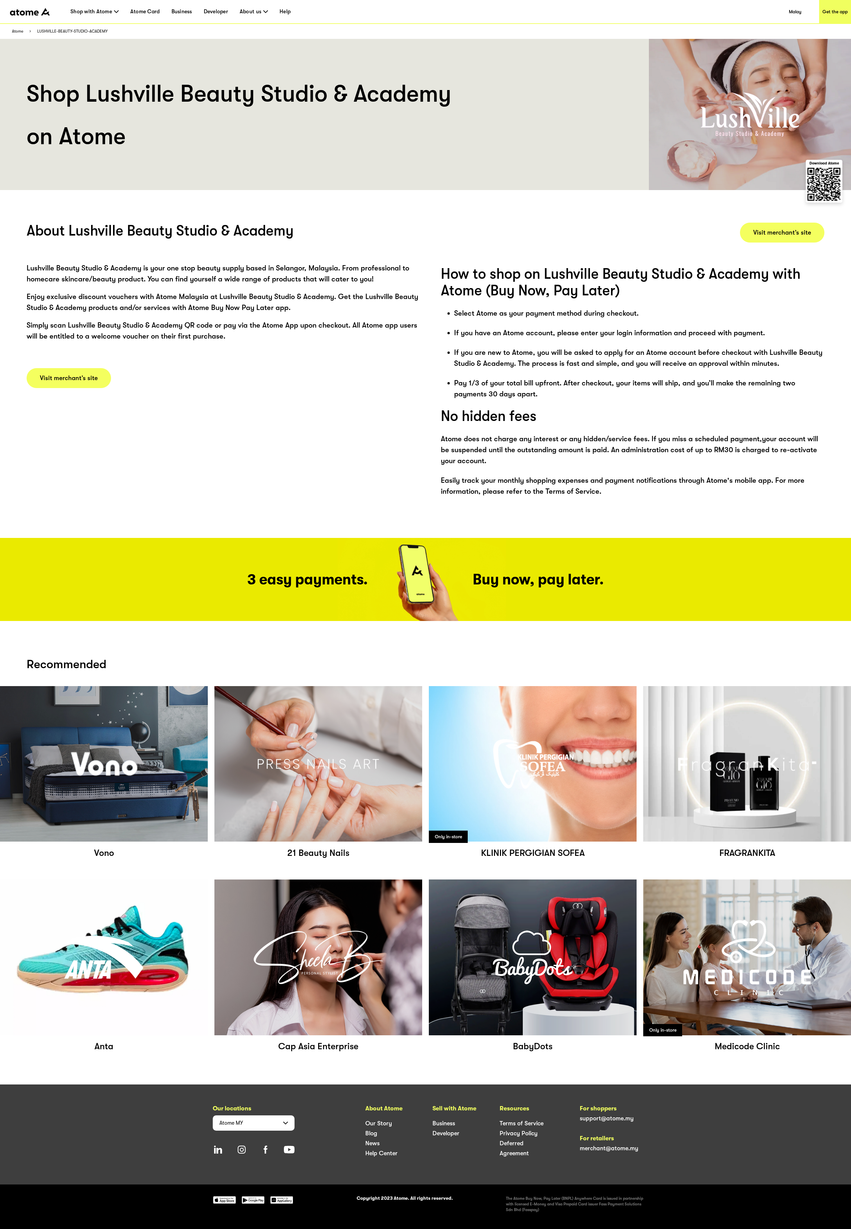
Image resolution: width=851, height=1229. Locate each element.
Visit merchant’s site (69, 378)
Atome (17, 31)
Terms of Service (522, 1123)
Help (285, 12)
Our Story (378, 1123)
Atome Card (145, 12)
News (372, 1143)
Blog (371, 1133)
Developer (216, 12)
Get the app (835, 11)
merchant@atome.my (609, 1148)
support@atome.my (607, 1118)
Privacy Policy (519, 1133)
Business (182, 12)
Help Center (381, 1153)
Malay (795, 11)
